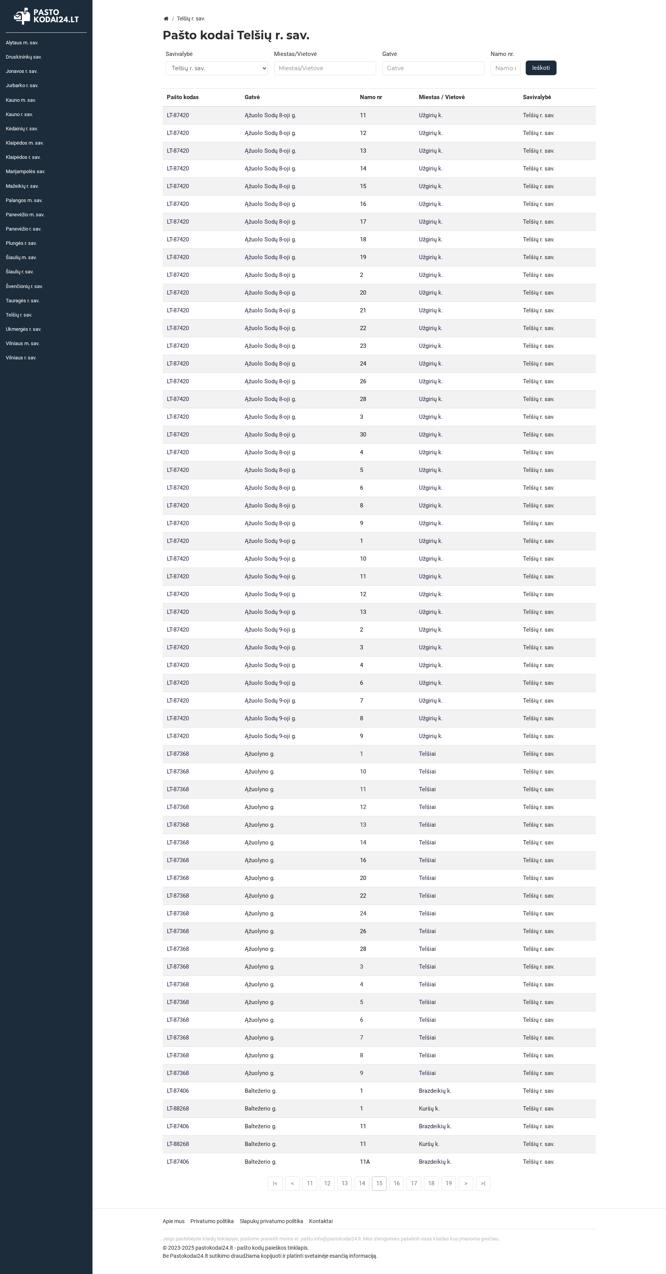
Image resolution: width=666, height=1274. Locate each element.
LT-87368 (178, 753)
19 (363, 257)
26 (363, 381)
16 (363, 204)
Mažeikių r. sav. (22, 186)
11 (363, 115)
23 (363, 345)
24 (363, 363)
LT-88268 (178, 1108)
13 (363, 150)
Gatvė (389, 54)
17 (363, 221)
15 (363, 186)
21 (363, 310)
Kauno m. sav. (21, 100)
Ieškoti (541, 67)
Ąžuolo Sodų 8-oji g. (270, 115)
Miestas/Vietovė (295, 54)
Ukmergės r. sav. (23, 329)
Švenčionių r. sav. (24, 286)
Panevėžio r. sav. (23, 229)
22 (363, 328)
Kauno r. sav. (19, 114)
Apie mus (174, 1221)
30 (363, 434)
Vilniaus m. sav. (22, 343)
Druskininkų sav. (24, 57)
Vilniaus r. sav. (21, 358)
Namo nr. (502, 54)
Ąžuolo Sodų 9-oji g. (270, 541)
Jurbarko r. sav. (22, 85)
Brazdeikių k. (435, 1090)
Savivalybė (179, 54)
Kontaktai (321, 1221)
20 (363, 292)
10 (363, 558)
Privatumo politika (212, 1221)
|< (275, 1183)
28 (363, 399)
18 (363, 239)
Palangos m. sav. (24, 200)
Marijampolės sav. (25, 171)
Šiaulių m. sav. (21, 257)
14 (363, 168)
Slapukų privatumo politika (271, 1221)
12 (363, 133)
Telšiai (427, 753)
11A (365, 1161)
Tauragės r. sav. (22, 300)
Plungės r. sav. (21, 243)
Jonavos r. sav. (21, 71)
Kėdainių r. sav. (22, 128)
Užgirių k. (431, 115)
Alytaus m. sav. (22, 43)
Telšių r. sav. (19, 315)
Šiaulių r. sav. (20, 272)
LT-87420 (178, 115)
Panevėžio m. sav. (25, 214)
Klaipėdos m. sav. (25, 143)
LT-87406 (178, 1090)
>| (483, 1183)
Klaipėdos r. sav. (23, 157)
